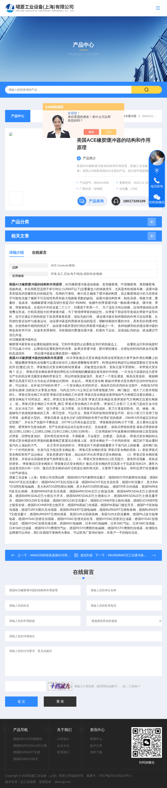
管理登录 (45, 782)
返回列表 (86, 555)
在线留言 (39, 252)
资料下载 (96, 752)
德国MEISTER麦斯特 (27, 739)
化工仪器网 (28, 782)
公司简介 (63, 739)
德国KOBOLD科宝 (25, 759)
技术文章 (96, 745)
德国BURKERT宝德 (26, 752)
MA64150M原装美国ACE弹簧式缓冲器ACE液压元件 (65, 555)
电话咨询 (157, 186)
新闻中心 (96, 739)
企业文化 (63, 745)
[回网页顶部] (157, 171)
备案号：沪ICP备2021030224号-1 (109, 775)
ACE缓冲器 (129, 116)
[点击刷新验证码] (60, 686)
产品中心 (17, 116)
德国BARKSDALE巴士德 (30, 745)
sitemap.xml (62, 782)
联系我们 (63, 752)
